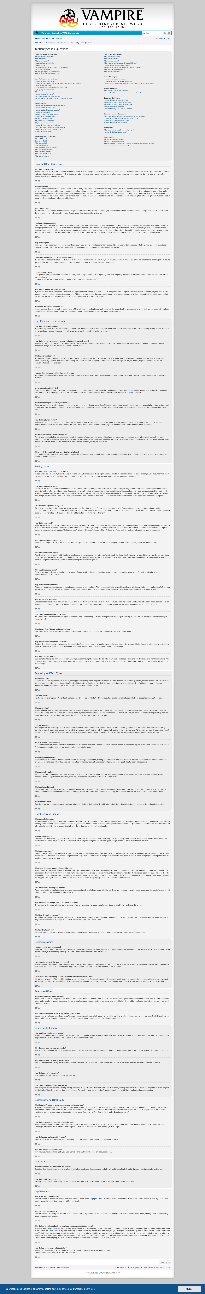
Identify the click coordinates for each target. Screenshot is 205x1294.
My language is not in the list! (44, 90)
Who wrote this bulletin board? (114, 139)
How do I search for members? (114, 106)
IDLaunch (95, 1273)
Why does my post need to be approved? (49, 129)
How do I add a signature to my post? (47, 110)
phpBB (132, 393)
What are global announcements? (46, 147)
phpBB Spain (112, 1273)
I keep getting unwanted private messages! (118, 81)
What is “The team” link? (112, 72)
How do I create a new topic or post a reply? (50, 106)
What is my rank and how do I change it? (48, 96)
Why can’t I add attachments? (45, 121)
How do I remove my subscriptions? (116, 122)
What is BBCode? (41, 139)
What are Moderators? (111, 59)
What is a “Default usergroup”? (114, 69)
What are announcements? (44, 149)
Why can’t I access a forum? (44, 118)
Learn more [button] (90, 1289)
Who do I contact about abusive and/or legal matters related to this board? (129, 144)
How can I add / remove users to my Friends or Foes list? (123, 93)
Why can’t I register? (42, 61)
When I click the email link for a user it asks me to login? (54, 98)
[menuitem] (48, 38)
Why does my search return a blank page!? (118, 104)
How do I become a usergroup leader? (117, 65)
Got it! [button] (189, 1289)
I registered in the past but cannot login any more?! (52, 67)
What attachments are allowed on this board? (119, 130)
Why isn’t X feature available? (114, 141)
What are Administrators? (112, 56)
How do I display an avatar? (44, 94)
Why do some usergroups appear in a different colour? (122, 67)
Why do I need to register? (44, 56)
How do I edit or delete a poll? (45, 116)
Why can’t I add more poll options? (46, 114)
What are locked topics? (43, 154)
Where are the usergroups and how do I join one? (120, 63)
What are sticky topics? (43, 152)
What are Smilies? (41, 143)
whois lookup (55, 1231)
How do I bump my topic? (43, 131)
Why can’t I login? (41, 65)
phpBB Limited (97, 1199)
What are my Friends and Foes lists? (116, 90)
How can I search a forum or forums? (116, 100)
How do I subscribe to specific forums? (117, 120)
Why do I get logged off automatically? (47, 72)
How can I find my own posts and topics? (118, 109)
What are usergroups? (111, 61)
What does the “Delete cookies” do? (47, 74)
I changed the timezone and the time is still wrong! (51, 87)
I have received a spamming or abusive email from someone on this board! (129, 83)
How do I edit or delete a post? (45, 108)
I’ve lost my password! (42, 69)
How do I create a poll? (42, 112)
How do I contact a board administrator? (117, 146)
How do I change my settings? (45, 81)
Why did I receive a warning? (44, 123)
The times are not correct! (43, 85)
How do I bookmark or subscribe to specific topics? (121, 118)
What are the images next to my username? (49, 92)
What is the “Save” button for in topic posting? (50, 127)
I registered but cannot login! (44, 63)
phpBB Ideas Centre (136, 1214)
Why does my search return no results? (117, 102)
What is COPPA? (40, 59)
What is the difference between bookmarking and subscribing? (125, 116)
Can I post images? (41, 145)
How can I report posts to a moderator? (48, 125)
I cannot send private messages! (115, 79)
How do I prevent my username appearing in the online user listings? (58, 83)
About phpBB (63, 1201)
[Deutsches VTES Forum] (102, 17)
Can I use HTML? (41, 141)
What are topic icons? (42, 156)
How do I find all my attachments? (115, 132)
